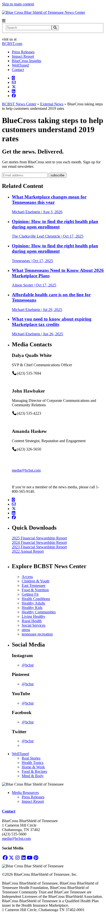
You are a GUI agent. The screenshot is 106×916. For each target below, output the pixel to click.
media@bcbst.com (26, 470)
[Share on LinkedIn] (13, 91)
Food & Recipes (34, 771)
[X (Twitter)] (11, 858)
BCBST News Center (19, 104)
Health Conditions (36, 599)
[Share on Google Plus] (13, 78)
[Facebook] (5, 858)
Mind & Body (33, 776)
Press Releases (23, 52)
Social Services (33, 625)
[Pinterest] (36, 858)
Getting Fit (30, 594)
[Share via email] (14, 82)
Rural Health (32, 621)
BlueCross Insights (26, 61)
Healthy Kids (32, 608)
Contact (18, 70)
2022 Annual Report (28, 551)
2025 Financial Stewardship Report (39, 538)
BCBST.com (12, 44)
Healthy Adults (33, 603)
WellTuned (20, 65)
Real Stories (31, 758)
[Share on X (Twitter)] (14, 87)
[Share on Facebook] (14, 96)
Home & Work (33, 767)
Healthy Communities (39, 612)
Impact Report (23, 56)
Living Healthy (33, 616)
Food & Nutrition (35, 590)
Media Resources (25, 792)
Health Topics (32, 763)
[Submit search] (55, 27)
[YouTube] (30, 858)
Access (27, 577)
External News (51, 104)
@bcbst (28, 665)
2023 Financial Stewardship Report (39, 547)
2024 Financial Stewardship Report (39, 542)
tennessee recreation (37, 634)
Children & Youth (35, 581)
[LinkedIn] (23, 858)
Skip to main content (18, 4)
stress (26, 630)
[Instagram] (17, 858)
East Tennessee (33, 585)
